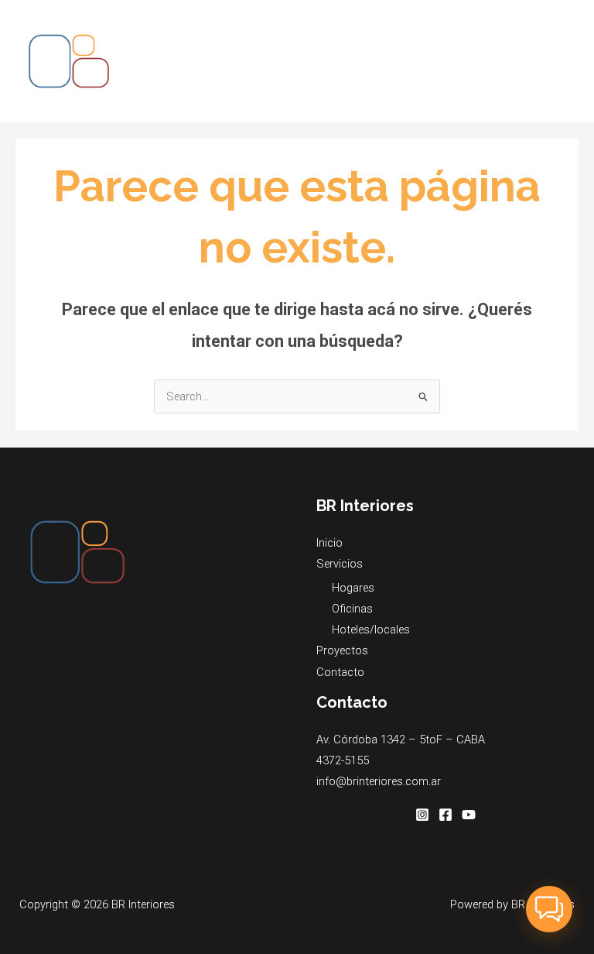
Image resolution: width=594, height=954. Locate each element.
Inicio (329, 543)
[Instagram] (422, 815)
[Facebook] (445, 815)
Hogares (353, 588)
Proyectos (342, 650)
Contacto (340, 672)
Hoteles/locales (371, 630)
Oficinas (352, 609)
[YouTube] (469, 815)
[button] (549, 909)
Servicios (339, 564)
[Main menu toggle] (562, 61)
